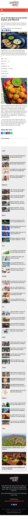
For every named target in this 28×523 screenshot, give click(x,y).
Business (4, 398)
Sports (3, 215)
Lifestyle (4, 276)
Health (3, 337)
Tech (3, 245)
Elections (20, 510)
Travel (3, 428)
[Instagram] (16, 504)
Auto (3, 306)
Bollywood (4, 185)
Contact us (19, 509)
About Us (3, 509)
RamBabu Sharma (6, 28)
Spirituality (8, 510)
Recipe (2, 14)
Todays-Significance (14, 510)
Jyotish (4, 367)
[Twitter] (14, 504)
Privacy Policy (8, 509)
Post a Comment (5, 138)
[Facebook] (12, 504)
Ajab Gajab (24, 509)
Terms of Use (14, 509)
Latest (3, 151)
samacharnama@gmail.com (14, 500)
